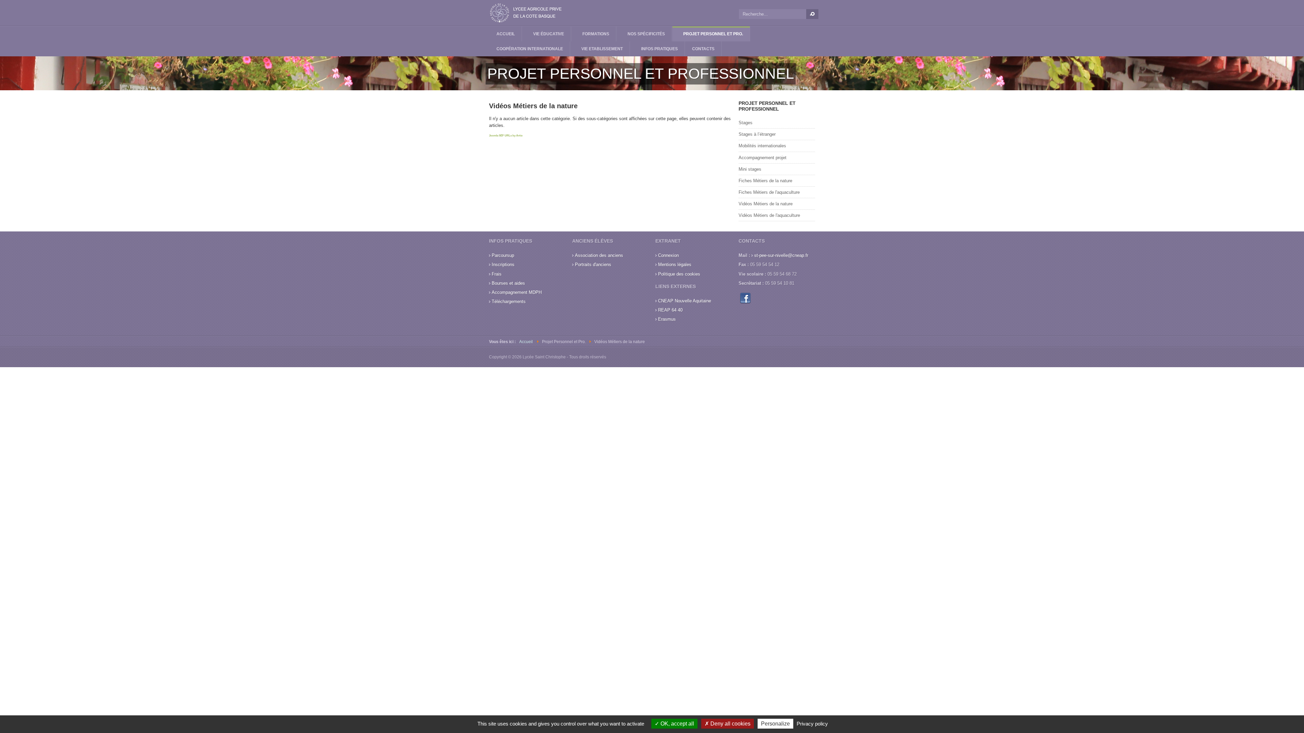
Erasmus (667, 319)
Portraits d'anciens (593, 264)
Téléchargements (509, 301)
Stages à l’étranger (757, 134)
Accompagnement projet (762, 157)
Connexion (668, 255)
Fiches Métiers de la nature (765, 180)
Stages (746, 122)
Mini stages (750, 169)
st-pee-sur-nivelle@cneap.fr (781, 255)
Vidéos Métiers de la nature (766, 203)
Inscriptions (503, 264)
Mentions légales (674, 264)
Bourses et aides (508, 283)
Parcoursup (503, 255)
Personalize (775, 724)
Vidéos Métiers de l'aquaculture (769, 215)
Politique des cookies (679, 274)
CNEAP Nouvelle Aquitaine (684, 300)
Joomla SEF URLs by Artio (506, 135)
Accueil (526, 341)
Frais (497, 274)
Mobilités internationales (762, 145)
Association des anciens (599, 255)
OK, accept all (676, 724)
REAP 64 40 (670, 310)
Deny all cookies (729, 724)
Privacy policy (812, 724)
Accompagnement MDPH (517, 292)
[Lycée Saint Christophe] (526, 12)
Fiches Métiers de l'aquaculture (769, 192)
